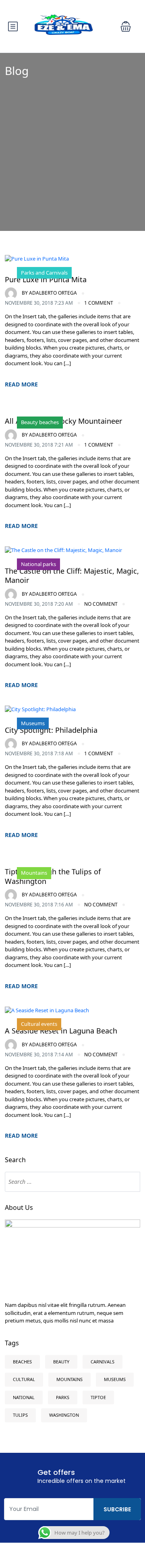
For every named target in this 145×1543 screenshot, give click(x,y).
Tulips (20, 1415)
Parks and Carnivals (44, 272)
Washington (64, 1415)
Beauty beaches (40, 422)
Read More (21, 384)
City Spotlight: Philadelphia (51, 730)
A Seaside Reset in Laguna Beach (61, 1030)
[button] (125, 26)
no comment (101, 604)
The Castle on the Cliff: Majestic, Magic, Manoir (72, 575)
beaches (22, 1362)
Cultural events (39, 1023)
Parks (62, 1397)
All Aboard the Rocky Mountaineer (63, 421)
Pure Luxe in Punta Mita (46, 279)
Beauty (61, 1362)
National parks (38, 564)
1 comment (98, 302)
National (24, 1397)
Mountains (34, 872)
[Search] (130, 1182)
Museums (33, 723)
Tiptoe (98, 1397)
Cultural (24, 1379)
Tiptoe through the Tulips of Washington (53, 876)
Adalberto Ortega (49, 292)
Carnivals (102, 1362)
